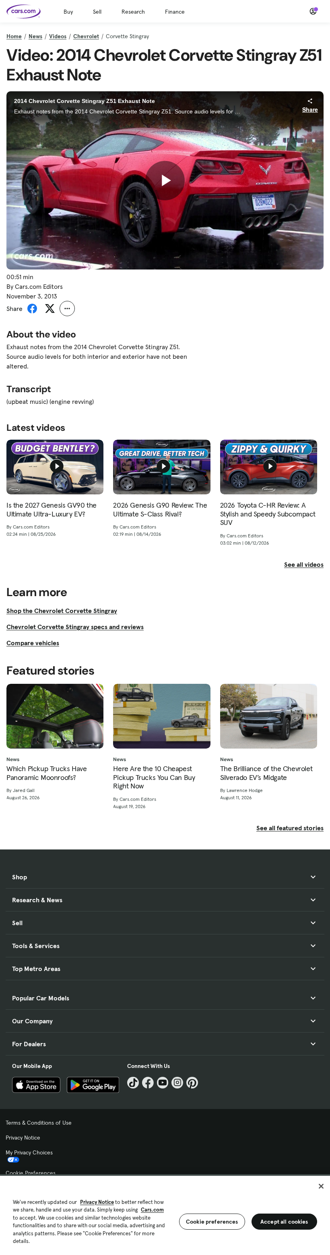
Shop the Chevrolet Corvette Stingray (61, 611)
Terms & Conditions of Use (39, 1122)
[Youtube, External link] (163, 1082)
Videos (57, 36)
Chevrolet (86, 36)
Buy (68, 11)
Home (14, 36)
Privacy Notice (23, 1137)
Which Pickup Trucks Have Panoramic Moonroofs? (46, 773)
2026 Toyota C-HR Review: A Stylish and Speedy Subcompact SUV (268, 514)
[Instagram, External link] (177, 1082)
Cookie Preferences (31, 1173)
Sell (97, 11)
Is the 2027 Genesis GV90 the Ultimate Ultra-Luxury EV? (51, 509)
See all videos (304, 564)
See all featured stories (290, 828)
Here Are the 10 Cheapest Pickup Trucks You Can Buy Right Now (154, 777)
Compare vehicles (32, 643)
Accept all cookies (284, 1221)
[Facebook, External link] (148, 1082)
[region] (165, 1214)
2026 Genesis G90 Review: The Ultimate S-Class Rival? (160, 509)
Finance (175, 11)
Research (133, 11)
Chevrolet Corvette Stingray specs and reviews (75, 627)
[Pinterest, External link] (192, 1082)
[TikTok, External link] (133, 1082)
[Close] (321, 1186)
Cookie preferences (212, 1221)
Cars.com (152, 1209)
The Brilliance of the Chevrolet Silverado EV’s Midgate (266, 773)
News (35, 36)
